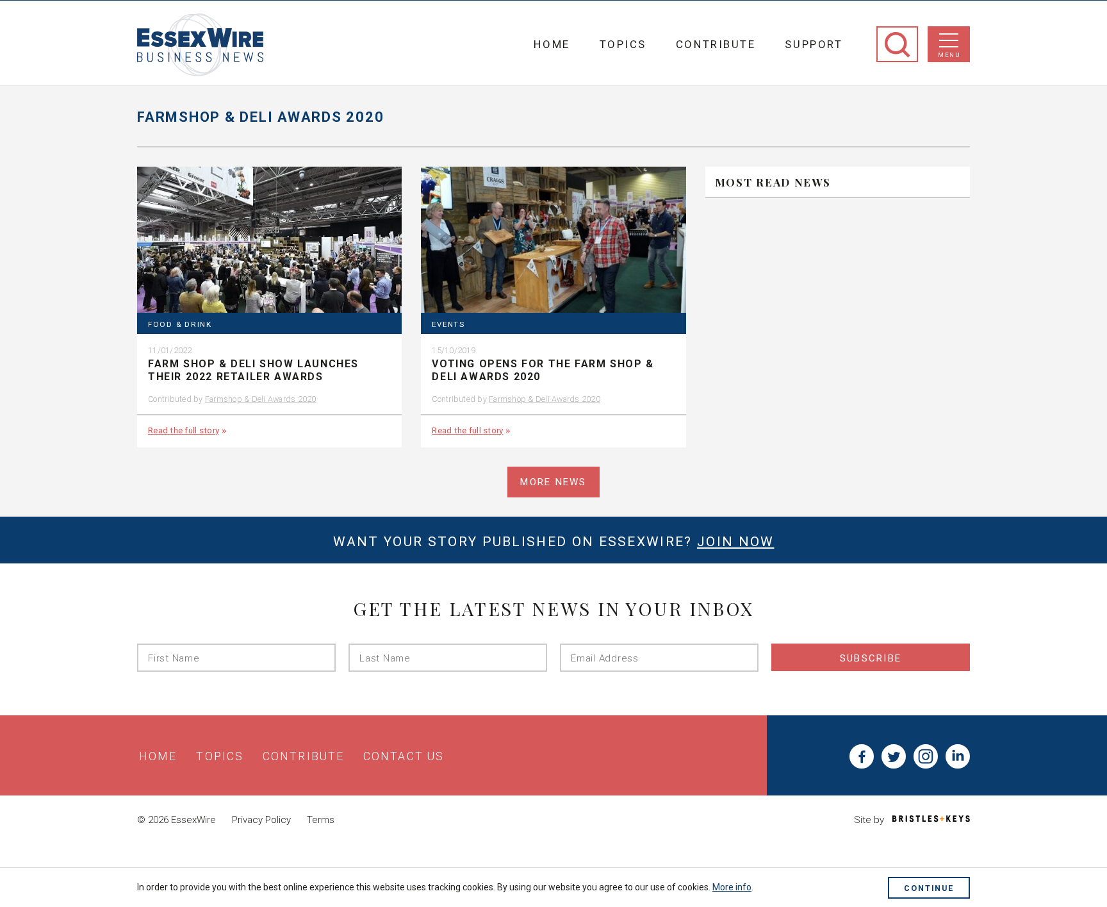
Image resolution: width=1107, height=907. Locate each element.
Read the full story (183, 430)
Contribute (716, 44)
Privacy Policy (261, 820)
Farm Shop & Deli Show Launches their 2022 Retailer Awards (253, 370)
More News (553, 482)
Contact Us (403, 756)
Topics (623, 44)
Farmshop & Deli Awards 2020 (260, 399)
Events (448, 324)
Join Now (735, 541)
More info (731, 887)
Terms (320, 820)
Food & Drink (180, 324)
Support (813, 44)
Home (552, 44)
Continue (929, 888)
